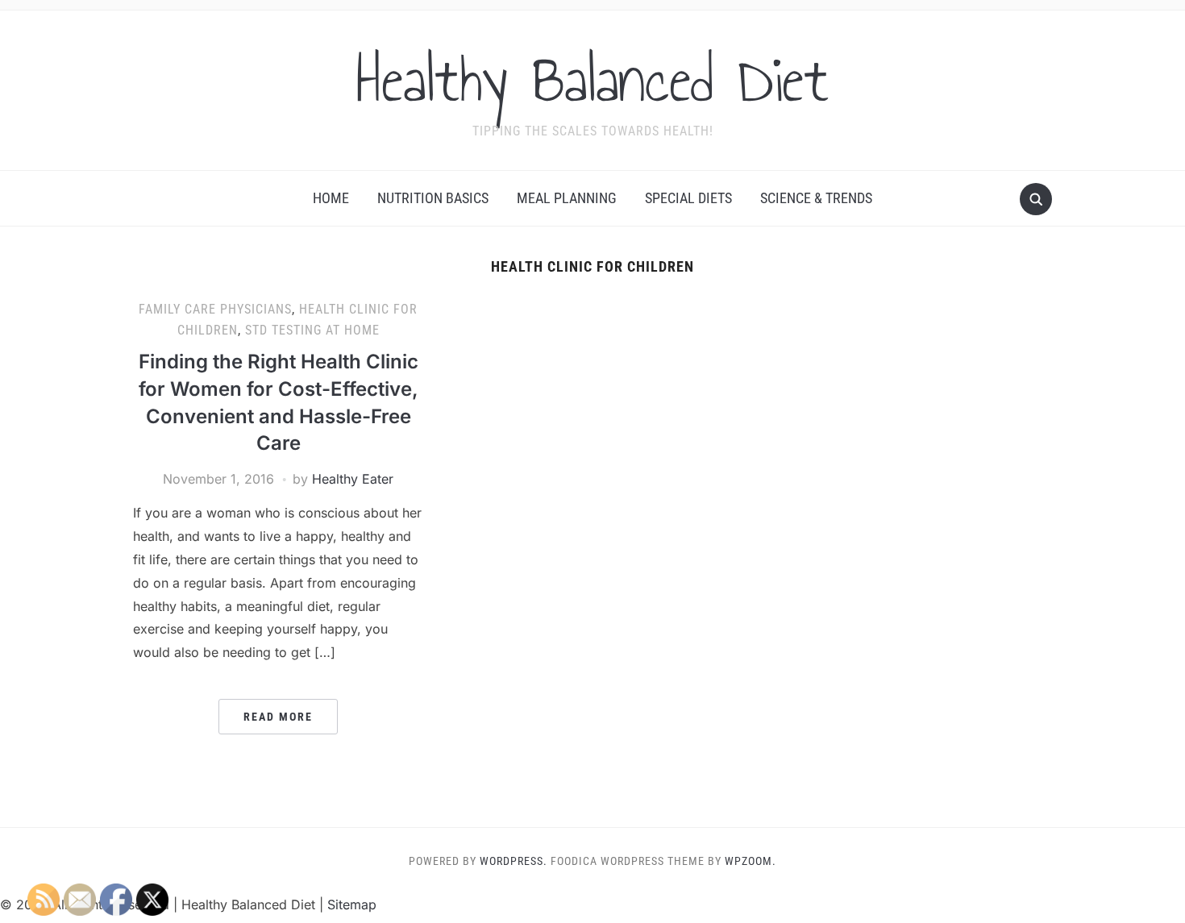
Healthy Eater (352, 479)
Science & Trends (816, 197)
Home (331, 197)
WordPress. (513, 860)
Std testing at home (312, 330)
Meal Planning (567, 197)
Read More (278, 716)
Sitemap (351, 904)
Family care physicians (215, 309)
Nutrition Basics (433, 197)
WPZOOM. (750, 860)
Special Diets (688, 197)
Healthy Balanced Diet (592, 80)
